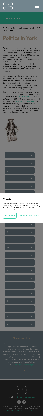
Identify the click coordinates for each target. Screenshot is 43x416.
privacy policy (8, 209)
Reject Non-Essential (28, 215)
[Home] (8, 6)
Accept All (9, 215)
